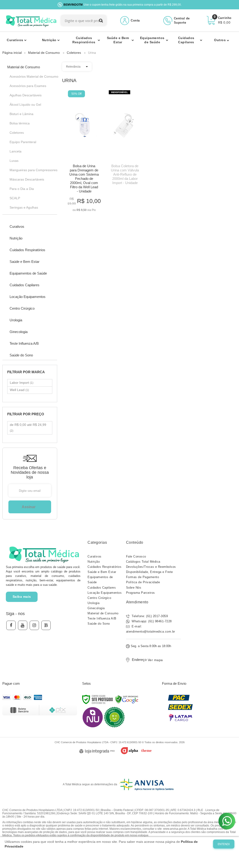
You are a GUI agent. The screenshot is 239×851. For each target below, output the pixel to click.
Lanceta (15, 151)
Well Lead (19, 390)
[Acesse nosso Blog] (46, 625)
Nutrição (94, 561)
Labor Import (21, 382)
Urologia (93, 603)
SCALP (15, 198)
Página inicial (12, 52)
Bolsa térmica (20, 123)
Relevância (73, 66)
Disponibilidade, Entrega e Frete (149, 572)
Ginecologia (96, 608)
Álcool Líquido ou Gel (25, 104)
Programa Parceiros (140, 592)
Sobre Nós (133, 587)
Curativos (95, 556)
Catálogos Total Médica (143, 561)
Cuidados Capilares (102, 587)
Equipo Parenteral (23, 142)
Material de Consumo (44, 52)
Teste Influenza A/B (102, 618)
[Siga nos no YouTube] (22, 625)
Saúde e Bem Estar (102, 572)
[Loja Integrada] (97, 751)
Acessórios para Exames (28, 86)
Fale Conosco (136, 556)
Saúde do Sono (99, 623)
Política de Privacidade (143, 582)
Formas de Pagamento (142, 577)
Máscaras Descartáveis (27, 179)
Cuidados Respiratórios (104, 567)
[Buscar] (100, 20)
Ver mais (84, 206)
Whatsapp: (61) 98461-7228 (151, 621)
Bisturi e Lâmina (21, 114)
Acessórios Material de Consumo (31, 76)
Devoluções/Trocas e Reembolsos (151, 567)
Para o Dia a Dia (22, 189)
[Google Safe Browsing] (126, 699)
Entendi (224, 844)
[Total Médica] (30, 20)
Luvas (14, 161)
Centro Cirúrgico (99, 598)
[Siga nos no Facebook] (11, 625)
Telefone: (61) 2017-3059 (149, 616)
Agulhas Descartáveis (26, 95)
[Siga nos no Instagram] (34, 625)
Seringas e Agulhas (24, 207)
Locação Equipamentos (105, 592)
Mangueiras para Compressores (31, 170)
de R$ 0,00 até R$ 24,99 (28, 427)
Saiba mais (22, 596)
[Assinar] (29, 506)
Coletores (74, 52)
